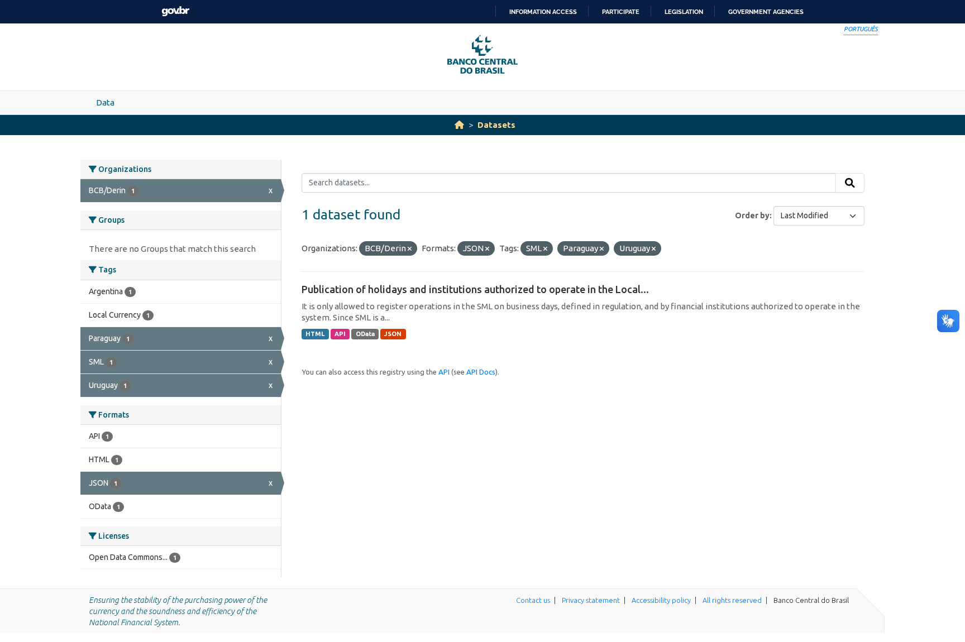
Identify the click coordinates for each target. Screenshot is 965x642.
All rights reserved (732, 600)
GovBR (175, 11)
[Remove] (410, 249)
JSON (393, 333)
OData (365, 333)
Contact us (533, 600)
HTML (314, 333)
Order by (752, 215)
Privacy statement (591, 600)
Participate (620, 12)
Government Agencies (766, 12)
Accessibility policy (661, 600)
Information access (543, 12)
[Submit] (849, 183)
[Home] (459, 125)
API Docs (480, 372)
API (340, 333)
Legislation (684, 12)
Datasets (496, 125)
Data (105, 102)
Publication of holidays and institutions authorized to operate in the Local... (475, 289)
